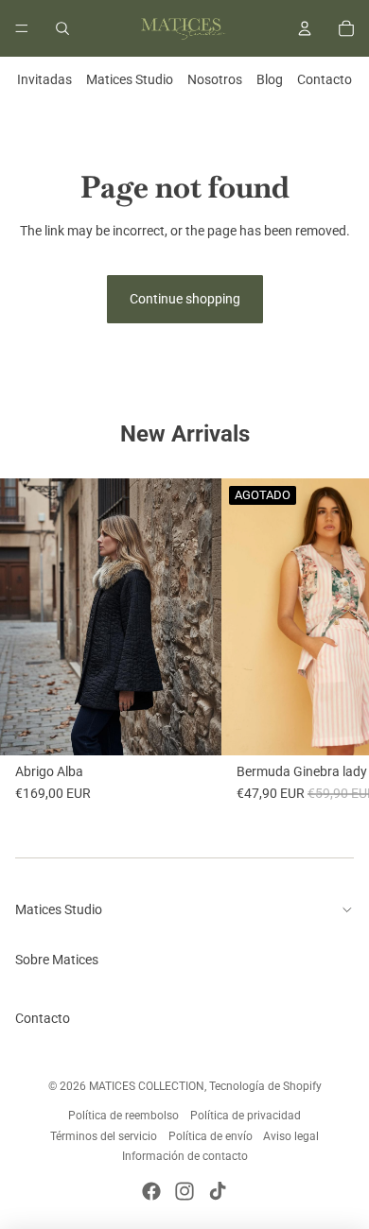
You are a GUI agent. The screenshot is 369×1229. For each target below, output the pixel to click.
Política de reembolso (123, 1115)
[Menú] (22, 28)
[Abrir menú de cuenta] (304, 28)
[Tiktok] (217, 1191)
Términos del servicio (103, 1136)
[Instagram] (184, 1191)
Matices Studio (129, 79)
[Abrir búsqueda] (62, 28)
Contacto (324, 79)
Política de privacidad (245, 1115)
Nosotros (214, 79)
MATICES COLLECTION (146, 1086)
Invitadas (44, 79)
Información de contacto (185, 1156)
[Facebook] (151, 1191)
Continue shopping (185, 298)
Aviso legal (291, 1136)
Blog (269, 79)
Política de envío (210, 1136)
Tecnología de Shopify (265, 1086)
